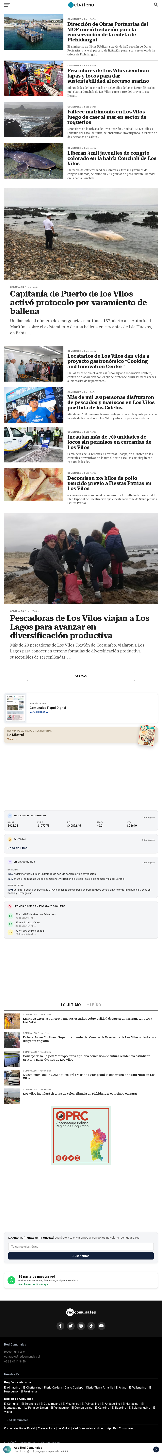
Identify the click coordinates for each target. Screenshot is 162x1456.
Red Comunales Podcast (89, 1428)
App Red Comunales (120, 1428)
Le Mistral (64, 1428)
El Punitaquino (60, 1407)
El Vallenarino (137, 1387)
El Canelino (102, 1407)
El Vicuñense (71, 1403)
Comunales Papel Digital (19, 1428)
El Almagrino (12, 1387)
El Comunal (11, 1403)
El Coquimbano (50, 1403)
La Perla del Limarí (36, 1407)
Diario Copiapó (74, 1387)
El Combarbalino (82, 1407)
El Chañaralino (32, 1387)
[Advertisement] (81, 774)
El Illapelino (119, 1407)
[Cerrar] (156, 1449)
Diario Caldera (53, 1387)
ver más (81, 676)
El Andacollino (111, 1403)
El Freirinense (29, 1391)
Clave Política (46, 1428)
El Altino (121, 1387)
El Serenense (30, 1403)
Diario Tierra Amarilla (99, 1387)
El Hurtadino (130, 1403)
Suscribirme (81, 1256)
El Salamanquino (139, 1407)
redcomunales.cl (14, 1351)
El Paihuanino (90, 1403)
